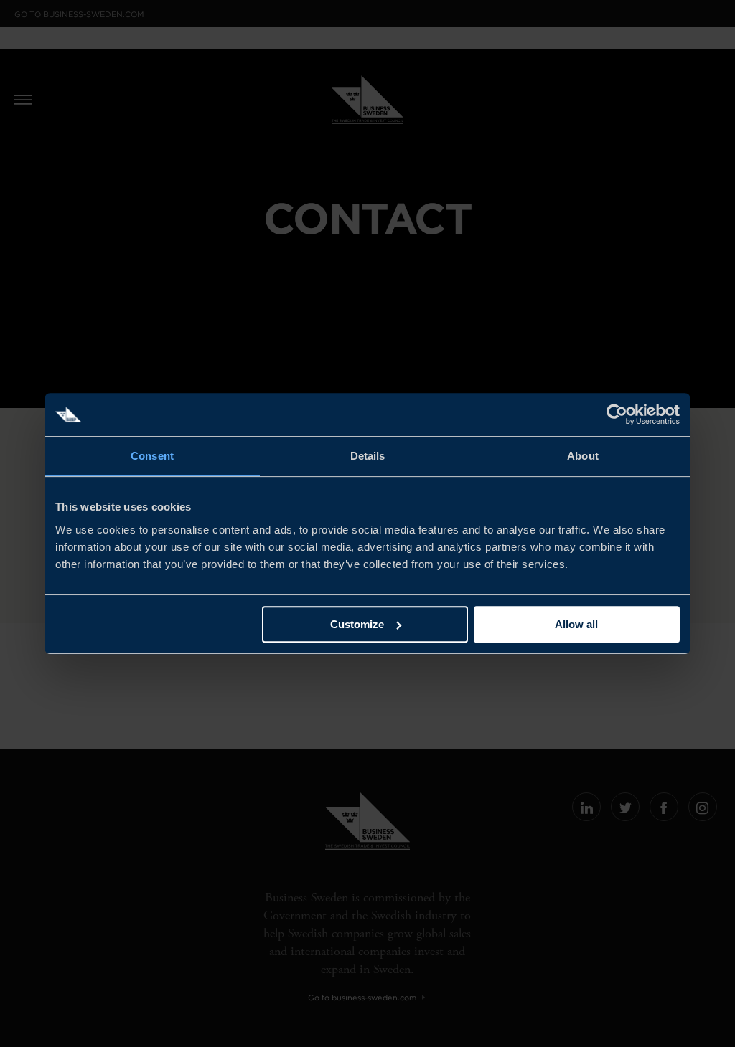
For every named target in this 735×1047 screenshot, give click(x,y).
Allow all (576, 624)
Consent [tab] (152, 456)
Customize (357, 624)
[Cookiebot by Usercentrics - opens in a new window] (617, 414)
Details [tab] (367, 456)
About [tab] (583, 456)
